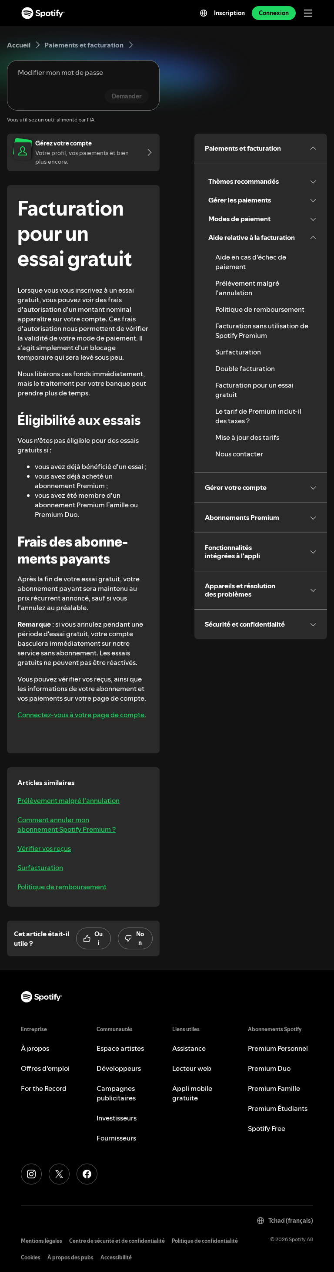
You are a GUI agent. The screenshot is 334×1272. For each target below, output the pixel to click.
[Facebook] (87, 1174)
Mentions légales (41, 1241)
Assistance (189, 1048)
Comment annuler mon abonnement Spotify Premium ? (66, 824)
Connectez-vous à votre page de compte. (81, 714)
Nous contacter (239, 454)
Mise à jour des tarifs (247, 437)
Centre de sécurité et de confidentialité (117, 1241)
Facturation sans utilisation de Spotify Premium (261, 330)
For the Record (44, 1088)
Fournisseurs (116, 1138)
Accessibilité (116, 1257)
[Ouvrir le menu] (308, 13)
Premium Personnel (278, 1048)
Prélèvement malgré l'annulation (68, 800)
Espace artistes (120, 1048)
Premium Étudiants (277, 1108)
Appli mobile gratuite (192, 1093)
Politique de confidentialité (205, 1241)
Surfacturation (40, 867)
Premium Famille (274, 1088)
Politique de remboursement (62, 886)
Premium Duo (269, 1068)
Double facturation (245, 368)
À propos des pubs (70, 1257)
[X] (59, 1174)
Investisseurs (117, 1118)
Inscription (229, 13)
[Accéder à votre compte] (146, 152)
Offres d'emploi (45, 1068)
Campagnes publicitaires (116, 1093)
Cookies (30, 1257)
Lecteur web (191, 1068)
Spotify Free (266, 1128)
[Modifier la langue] (203, 13)
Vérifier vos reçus (44, 848)
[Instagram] (31, 1174)
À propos (35, 1048)
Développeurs (119, 1068)
